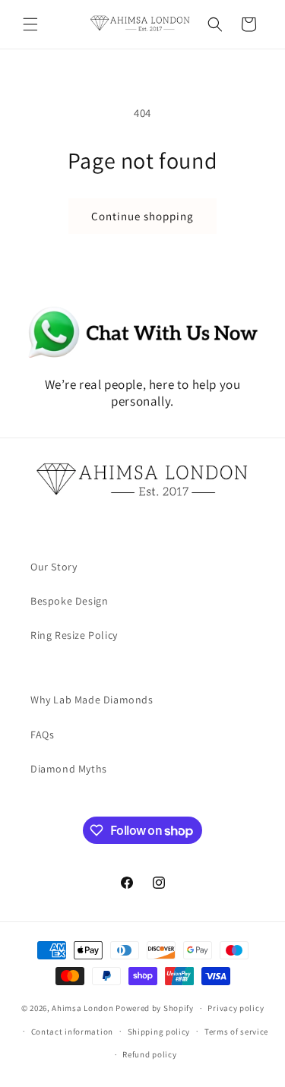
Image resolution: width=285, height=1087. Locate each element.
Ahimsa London (82, 1008)
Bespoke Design (69, 601)
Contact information (72, 1031)
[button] (30, 24)
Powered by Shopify (155, 1008)
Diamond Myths (68, 769)
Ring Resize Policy (74, 635)
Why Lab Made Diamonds (92, 699)
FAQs (42, 734)
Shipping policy (159, 1031)
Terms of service (236, 1031)
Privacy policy (235, 1008)
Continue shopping (142, 216)
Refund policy (149, 1054)
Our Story (53, 567)
